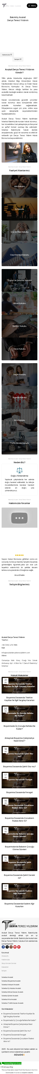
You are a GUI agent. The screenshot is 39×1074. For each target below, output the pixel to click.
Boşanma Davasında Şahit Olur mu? (19, 766)
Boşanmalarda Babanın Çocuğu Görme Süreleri (19, 848)
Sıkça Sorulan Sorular (9, 963)
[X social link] (7, 947)
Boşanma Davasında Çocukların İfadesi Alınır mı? (19, 819)
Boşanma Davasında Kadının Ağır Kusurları (19, 905)
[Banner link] (19, 186)
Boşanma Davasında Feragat (19, 792)
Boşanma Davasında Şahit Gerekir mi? (19, 876)
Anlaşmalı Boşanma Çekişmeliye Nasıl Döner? (19, 739)
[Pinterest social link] (18, 947)
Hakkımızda (6, 960)
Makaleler (5, 967)
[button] (6, 1067)
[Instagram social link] (11, 947)
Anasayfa (5, 956)
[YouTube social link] (15, 947)
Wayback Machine (31, 1070)
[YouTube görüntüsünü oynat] (19, 518)
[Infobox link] (19, 1)
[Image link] (19, 925)
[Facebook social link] (3, 947)
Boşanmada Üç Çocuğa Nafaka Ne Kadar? (19, 727)
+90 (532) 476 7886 (9, 645)
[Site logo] (11, 5)
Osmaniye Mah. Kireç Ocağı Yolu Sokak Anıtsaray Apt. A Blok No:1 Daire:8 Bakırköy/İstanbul (19, 663)
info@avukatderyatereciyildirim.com (16, 652)
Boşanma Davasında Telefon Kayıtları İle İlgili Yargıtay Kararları (19, 699)
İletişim (4, 971)
